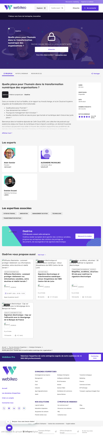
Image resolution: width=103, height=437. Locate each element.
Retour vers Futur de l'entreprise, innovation (25, 16)
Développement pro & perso (42, 375)
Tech (36, 381)
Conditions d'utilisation (39, 423)
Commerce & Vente (85, 384)
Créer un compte (8, 398)
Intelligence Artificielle (63, 378)
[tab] (8, 73)
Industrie (37, 388)
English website (70, 423)
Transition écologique (86, 375)
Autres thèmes (61, 394)
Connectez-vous (7, 403)
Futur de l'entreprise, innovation (11, 349)
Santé (36, 394)
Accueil (4, 347)
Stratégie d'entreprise (35, 347)
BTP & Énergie (83, 388)
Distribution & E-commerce (64, 391)
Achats (59, 384)
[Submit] (62, 8)
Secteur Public (61, 388)
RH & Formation (61, 381)
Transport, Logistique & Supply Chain (90, 391)
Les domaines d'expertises (11, 393)
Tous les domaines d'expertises (18, 347)
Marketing (82, 378)
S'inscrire (76, 8)
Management (38, 378)
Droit (36, 384)
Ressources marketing (72, 2)
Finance (82, 381)
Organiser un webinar (87, 2)
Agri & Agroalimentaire (41, 391)
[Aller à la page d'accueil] (17, 8)
